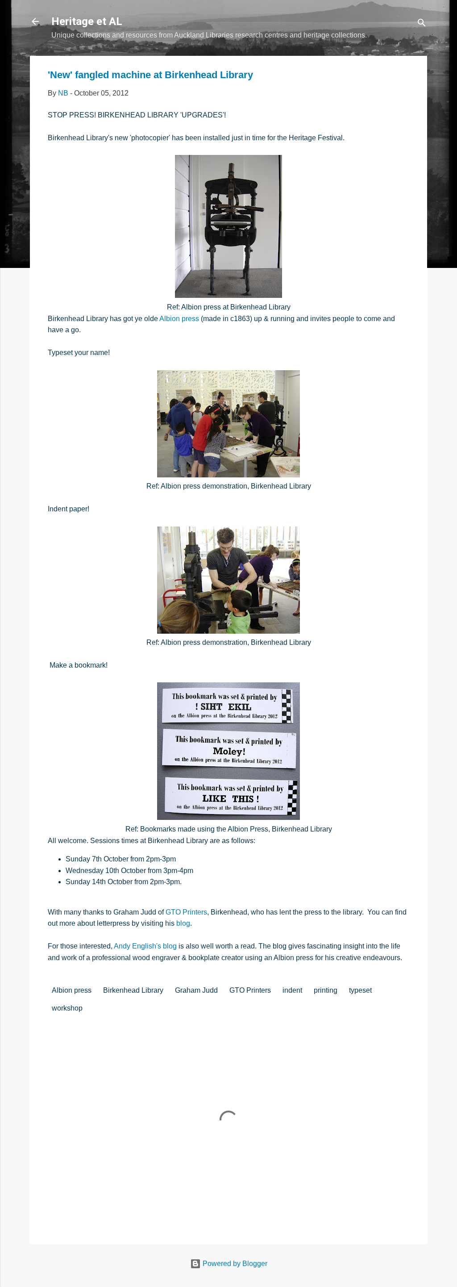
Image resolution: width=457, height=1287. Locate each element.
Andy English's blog (145, 946)
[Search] (421, 24)
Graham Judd (196, 990)
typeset (360, 990)
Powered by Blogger (234, 1263)
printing (325, 990)
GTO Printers (186, 912)
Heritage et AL (86, 21)
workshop (67, 1008)
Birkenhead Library (133, 990)
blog (183, 923)
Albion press (179, 318)
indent (292, 990)
